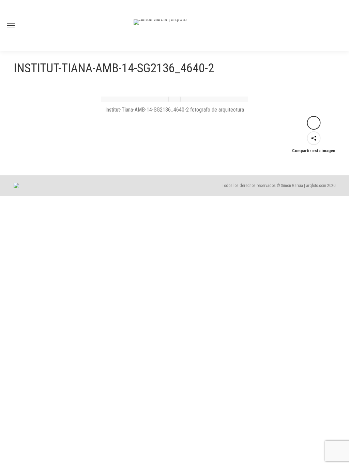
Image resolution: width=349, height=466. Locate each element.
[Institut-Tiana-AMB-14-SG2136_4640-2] (174, 99)
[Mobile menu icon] (11, 25)
